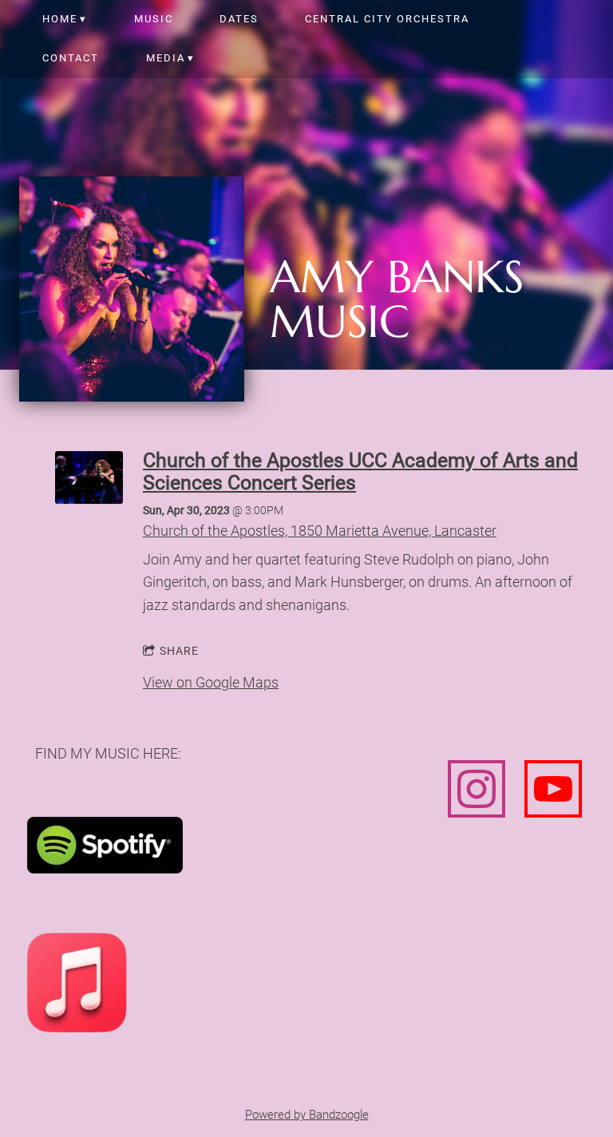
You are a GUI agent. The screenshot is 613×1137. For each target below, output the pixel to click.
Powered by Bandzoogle (307, 1114)
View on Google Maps (211, 682)
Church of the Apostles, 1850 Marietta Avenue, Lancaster (319, 530)
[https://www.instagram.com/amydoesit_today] (476, 791)
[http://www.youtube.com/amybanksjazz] (553, 791)
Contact (70, 58)
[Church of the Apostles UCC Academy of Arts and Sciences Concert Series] (89, 498)
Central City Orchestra (387, 19)
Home (59, 19)
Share (179, 650)
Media (165, 58)
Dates (239, 19)
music (153, 19)
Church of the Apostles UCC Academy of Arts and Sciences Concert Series (360, 471)
